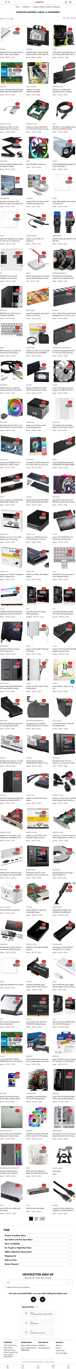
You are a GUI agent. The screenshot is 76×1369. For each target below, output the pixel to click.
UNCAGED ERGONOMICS (34, 721)
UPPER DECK (30, 310)
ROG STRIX (3, 721)
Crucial (28, 1019)
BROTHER (29, 1056)
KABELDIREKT (57, 236)
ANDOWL (29, 198)
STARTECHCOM (31, 236)
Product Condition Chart (15, 1235)
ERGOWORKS (57, 907)
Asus (27, 609)
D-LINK (55, 161)
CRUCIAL (3, 87)
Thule (1, 1019)
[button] (70, 2)
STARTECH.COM (58, 87)
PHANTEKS (56, 870)
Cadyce (28, 646)
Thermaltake (3, 422)
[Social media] (72, 686)
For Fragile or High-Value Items (18, 1247)
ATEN (2, 1205)
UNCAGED (3, 161)
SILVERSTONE (4, 198)
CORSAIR (29, 49)
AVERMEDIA (4, 646)
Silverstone (3, 795)
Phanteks (29, 385)
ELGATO (29, 982)
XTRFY (28, 273)
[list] (6, 19)
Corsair (55, 385)
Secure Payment (11, 1264)
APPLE (55, 198)
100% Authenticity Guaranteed (18, 1252)
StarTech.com (30, 348)
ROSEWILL (3, 310)
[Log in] (66, 2)
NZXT (28, 161)
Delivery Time (11, 1260)
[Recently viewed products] (72, 682)
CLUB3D (55, 1205)
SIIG (54, 124)
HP (1, 273)
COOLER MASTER (6, 1131)
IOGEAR (2, 49)
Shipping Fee (10, 1256)
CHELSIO (29, 907)
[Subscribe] (69, 1282)
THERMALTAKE (30, 870)
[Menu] (6, 2)
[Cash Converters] (38, 2)
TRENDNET (3, 385)
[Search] (9, 2)
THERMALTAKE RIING (59, 273)
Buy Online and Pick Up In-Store (19, 1239)
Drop (54, 571)
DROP (2, 348)
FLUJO (54, 982)
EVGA (55, 49)
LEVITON (55, 310)
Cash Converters (31, 87)
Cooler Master (4, 683)
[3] (12, 19)
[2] (9, 19)
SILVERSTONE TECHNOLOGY (62, 348)
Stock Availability (12, 1243)
